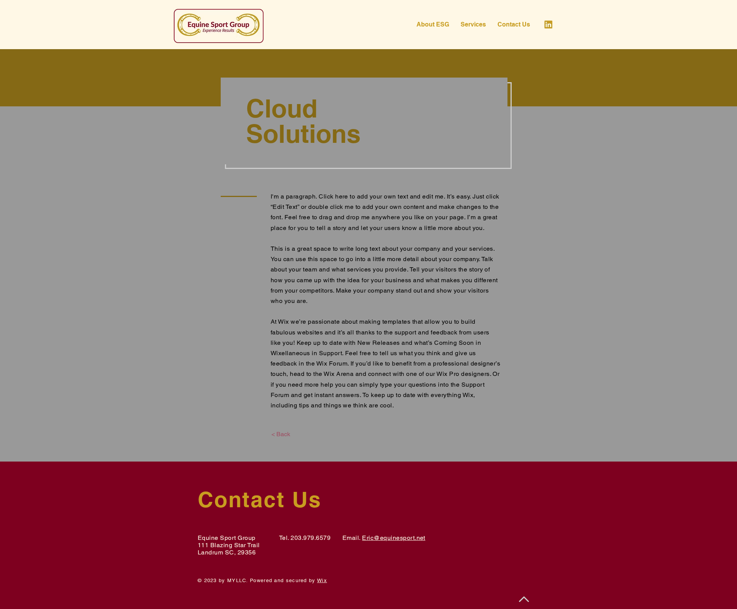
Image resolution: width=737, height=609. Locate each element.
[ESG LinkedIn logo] (548, 24)
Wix (322, 580)
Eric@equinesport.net (393, 537)
